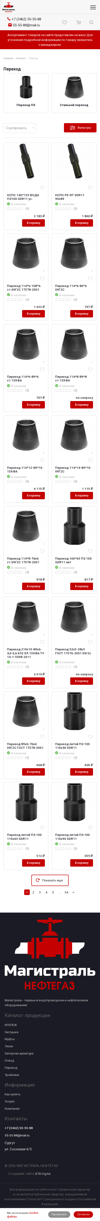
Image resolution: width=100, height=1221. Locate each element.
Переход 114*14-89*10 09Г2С (72, 469)
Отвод (9, 1060)
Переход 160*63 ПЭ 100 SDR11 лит (73, 560)
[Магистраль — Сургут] (8, 7)
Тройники (12, 1075)
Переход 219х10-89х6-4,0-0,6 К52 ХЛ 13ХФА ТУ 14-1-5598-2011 (25, 652)
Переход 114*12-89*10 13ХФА (24, 469)
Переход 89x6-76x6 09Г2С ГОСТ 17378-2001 (25, 745)
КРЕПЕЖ (11, 1025)
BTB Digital (42, 1173)
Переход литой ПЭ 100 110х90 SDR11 (72, 836)
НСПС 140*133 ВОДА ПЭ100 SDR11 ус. (23, 197)
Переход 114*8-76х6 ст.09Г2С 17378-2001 (23, 560)
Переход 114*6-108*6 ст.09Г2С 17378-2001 (23, 287)
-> (73, 892)
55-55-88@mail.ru (17, 1135)
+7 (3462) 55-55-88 (19, 1128)
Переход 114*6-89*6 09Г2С (71, 287)
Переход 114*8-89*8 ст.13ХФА (71, 378)
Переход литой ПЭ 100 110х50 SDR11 (72, 745)
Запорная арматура (19, 1053)
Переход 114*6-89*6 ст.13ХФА (23, 378)
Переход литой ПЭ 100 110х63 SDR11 (24, 836)
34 (66, 892)
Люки (9, 1046)
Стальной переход (74, 105)
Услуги (9, 1101)
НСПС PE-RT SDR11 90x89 (69, 197)
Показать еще (52, 880)
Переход (11, 1067)
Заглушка (11, 1032)
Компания (12, 1108)
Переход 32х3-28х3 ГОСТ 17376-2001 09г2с (73, 651)
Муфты (10, 1039)
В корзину (33, 223)
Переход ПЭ (26, 105)
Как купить (12, 1094)
